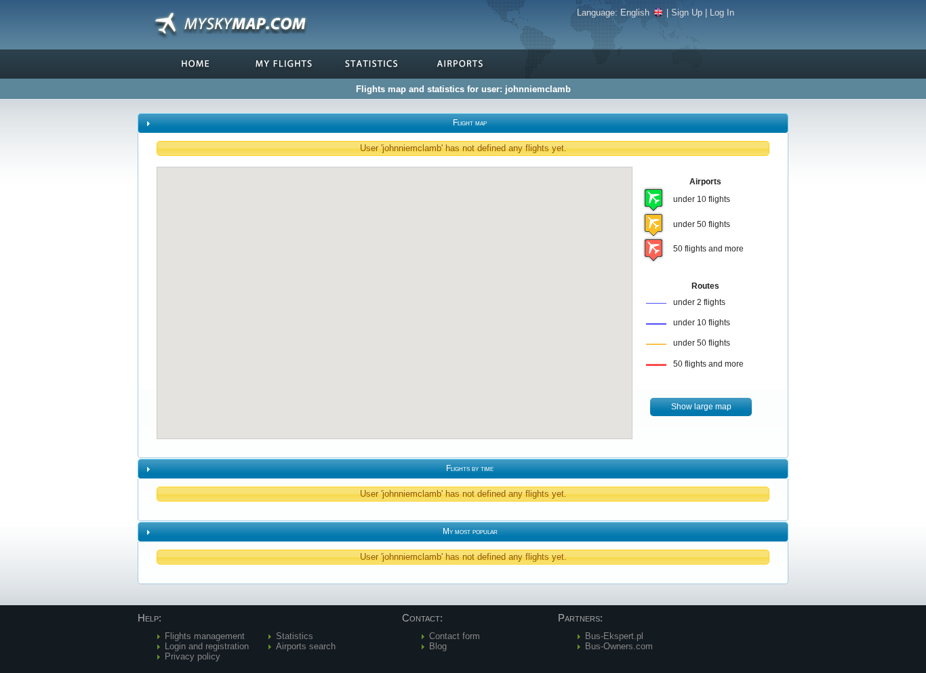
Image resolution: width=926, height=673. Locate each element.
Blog (438, 646)
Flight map (470, 122)
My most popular (470, 531)
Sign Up (686, 12)
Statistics (294, 636)
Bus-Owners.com (619, 646)
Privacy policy (192, 656)
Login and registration (207, 646)
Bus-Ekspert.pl (614, 636)
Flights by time (470, 468)
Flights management (205, 636)
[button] (701, 407)
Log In (722, 12)
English (634, 12)
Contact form (454, 636)
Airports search (306, 646)
